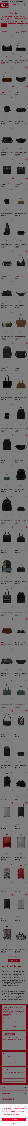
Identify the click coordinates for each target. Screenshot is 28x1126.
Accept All (14, 1119)
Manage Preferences (17, 1113)
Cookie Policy (16, 1114)
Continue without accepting (14, 1123)
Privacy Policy (7, 1114)
